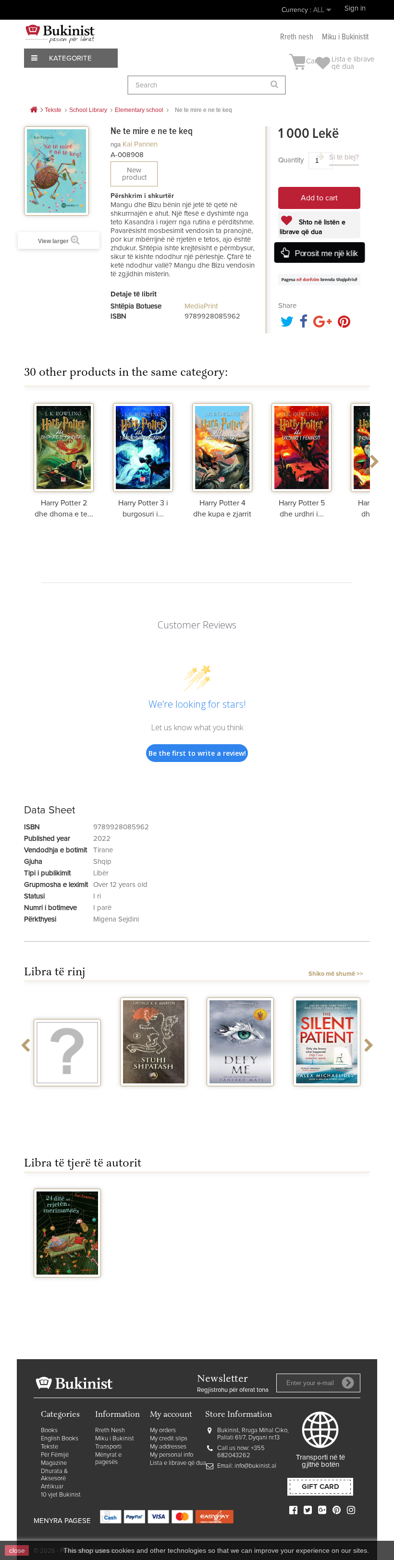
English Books (59, 1439)
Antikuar (52, 1487)
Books (49, 1430)
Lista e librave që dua (178, 1463)
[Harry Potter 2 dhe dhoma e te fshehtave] (64, 446)
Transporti (108, 1447)
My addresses (168, 1447)
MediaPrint (201, 306)
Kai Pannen (140, 144)
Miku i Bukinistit (345, 37)
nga (116, 144)
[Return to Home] (34, 110)
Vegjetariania (67, 1095)
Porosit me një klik (326, 253)
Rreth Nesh (110, 1430)
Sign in (355, 8)
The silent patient (326, 1095)
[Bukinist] (60, 34)
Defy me (240, 1095)
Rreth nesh (296, 37)
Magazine (54, 1463)
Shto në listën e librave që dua (312, 227)
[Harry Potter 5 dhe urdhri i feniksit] (301, 446)
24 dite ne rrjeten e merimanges (67, 1290)
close (17, 1550)
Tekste (49, 1447)
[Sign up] (348, 1383)
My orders (163, 1430)
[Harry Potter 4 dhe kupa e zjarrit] (222, 446)
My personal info (171, 1455)
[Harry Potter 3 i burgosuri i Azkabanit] (143, 446)
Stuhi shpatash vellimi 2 (153, 1098)
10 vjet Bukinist (61, 1495)
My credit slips (168, 1439)
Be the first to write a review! (197, 753)
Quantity (291, 160)
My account (171, 1415)
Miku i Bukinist (114, 1439)
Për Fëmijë (55, 1455)
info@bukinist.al (255, 1466)
